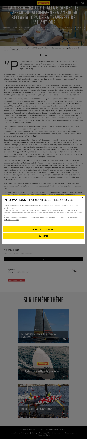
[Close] (83, 198)
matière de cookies (11, 220)
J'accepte (43, 236)
